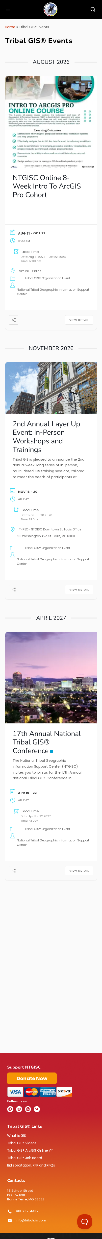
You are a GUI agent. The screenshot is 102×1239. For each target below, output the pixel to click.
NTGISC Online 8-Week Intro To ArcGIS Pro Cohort (47, 186)
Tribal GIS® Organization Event (47, 278)
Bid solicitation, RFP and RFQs (31, 1165)
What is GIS (16, 1135)
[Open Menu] (8, 8)
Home (10, 26)
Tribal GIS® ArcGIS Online (27, 1150)
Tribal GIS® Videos (21, 1143)
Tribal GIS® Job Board (24, 1157)
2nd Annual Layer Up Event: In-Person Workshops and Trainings (46, 436)
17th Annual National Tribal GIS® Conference (47, 742)
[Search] (93, 9)
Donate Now (32, 1078)
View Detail (79, 320)
